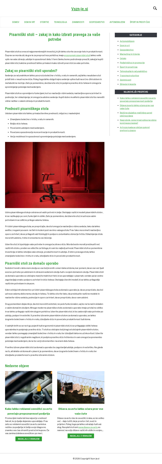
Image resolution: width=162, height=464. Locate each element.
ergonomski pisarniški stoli (77, 55)
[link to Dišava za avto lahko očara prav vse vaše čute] (80, 387)
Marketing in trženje (130, 54)
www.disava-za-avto (88, 427)
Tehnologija (60, 22)
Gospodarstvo (97, 22)
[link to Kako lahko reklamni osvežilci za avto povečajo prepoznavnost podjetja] (28, 387)
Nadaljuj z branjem (28, 439)
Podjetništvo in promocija (132, 63)
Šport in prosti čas (140, 22)
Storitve (44, 22)
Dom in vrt (29, 22)
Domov (15, 22)
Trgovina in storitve (129, 75)
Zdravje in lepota (128, 84)
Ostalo (123, 58)
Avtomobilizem (117, 22)
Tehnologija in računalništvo (133, 71)
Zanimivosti (78, 22)
